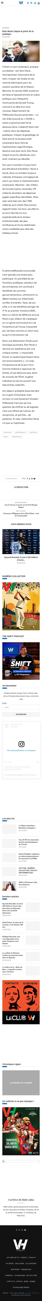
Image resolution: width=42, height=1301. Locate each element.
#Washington (16, 436)
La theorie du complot (21, 1083)
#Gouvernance (20, 432)
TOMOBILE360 (26, 1269)
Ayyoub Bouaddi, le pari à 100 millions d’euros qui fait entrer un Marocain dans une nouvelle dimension (12, 908)
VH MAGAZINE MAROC (21, 1287)
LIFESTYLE (11, 1281)
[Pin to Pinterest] (32, 478)
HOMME (32, 1281)
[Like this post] (24, 478)
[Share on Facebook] (27, 478)
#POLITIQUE (33, 432)
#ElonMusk (7, 432)
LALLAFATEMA (30, 1263)
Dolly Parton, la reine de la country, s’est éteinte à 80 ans (12, 924)
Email (4, 703)
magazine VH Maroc (32, 1293)
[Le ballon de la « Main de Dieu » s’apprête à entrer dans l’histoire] (33, 970)
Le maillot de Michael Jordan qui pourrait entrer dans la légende (12, 955)
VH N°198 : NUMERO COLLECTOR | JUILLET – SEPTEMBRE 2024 (28, 870)
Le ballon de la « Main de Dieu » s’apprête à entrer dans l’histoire (12, 969)
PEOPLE (19, 1281)
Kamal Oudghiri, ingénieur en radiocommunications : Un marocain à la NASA (29, 856)
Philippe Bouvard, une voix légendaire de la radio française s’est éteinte (11, 940)
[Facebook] (28, 3)
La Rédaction (21, 487)
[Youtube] (39, 3)
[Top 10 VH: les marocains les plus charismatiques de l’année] (9, 843)
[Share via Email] (34, 478)
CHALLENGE (19, 1263)
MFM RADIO (15, 1269)
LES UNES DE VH (12, 1257)
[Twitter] (31, 3)
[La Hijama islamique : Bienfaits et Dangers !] (9, 829)
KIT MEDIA (10, 1263)
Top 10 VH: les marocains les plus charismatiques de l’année (29, 842)
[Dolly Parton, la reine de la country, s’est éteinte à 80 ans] (33, 926)
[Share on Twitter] (29, 479)
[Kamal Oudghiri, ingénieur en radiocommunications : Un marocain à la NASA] (9, 857)
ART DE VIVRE (31, 1275)
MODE (26, 1281)
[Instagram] (35, 3)
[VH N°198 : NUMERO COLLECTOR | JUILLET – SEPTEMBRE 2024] (9, 871)
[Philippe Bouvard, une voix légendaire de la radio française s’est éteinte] (33, 940)
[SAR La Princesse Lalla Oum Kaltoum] (9, 886)
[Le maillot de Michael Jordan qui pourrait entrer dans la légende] (33, 956)
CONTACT (24, 1257)
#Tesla (6, 436)
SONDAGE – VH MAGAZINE (15, 1275)
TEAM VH (32, 1257)
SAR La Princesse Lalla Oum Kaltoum (28, 883)
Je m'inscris (21, 714)
